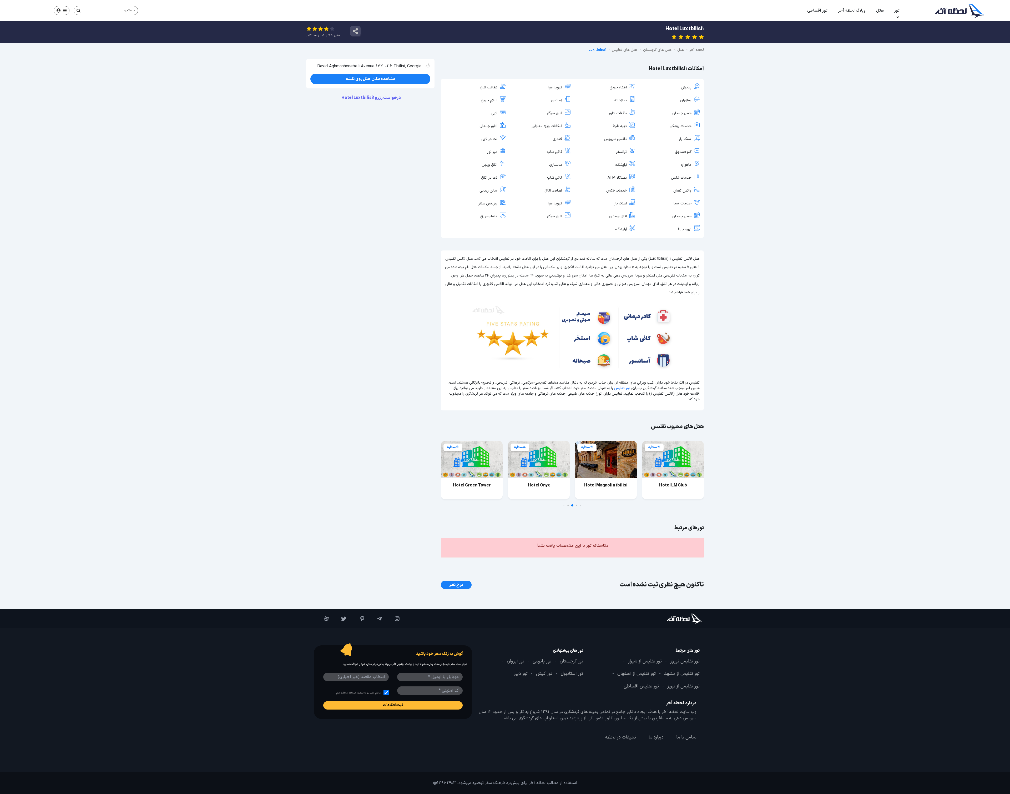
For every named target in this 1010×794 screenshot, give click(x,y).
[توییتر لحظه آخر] (340, 619)
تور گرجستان (571, 661)
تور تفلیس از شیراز (645, 661)
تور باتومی (542, 661)
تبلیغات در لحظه (620, 737)
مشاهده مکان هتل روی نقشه (370, 79)
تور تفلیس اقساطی (641, 686)
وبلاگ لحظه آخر (852, 10)
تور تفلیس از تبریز (683, 686)
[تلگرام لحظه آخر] (375, 619)
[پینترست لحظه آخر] (357, 619)
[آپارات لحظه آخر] (322, 618)
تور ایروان (515, 661)
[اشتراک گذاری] (355, 31)
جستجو (129, 10)
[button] (580, 505)
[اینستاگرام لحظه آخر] (393, 619)
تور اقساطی (817, 10)
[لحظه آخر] (670, 618)
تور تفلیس (622, 388)
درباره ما (656, 737)
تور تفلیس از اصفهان (636, 673)
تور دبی (521, 673)
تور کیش (544, 673)
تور (897, 10)
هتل (880, 10)
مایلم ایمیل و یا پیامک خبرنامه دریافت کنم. (358, 693)
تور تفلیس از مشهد (682, 673)
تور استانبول (572, 673)
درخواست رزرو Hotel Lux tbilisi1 (371, 98)
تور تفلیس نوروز (685, 661)
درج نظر (456, 585)
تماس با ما (686, 737)
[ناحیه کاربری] (61, 10)
